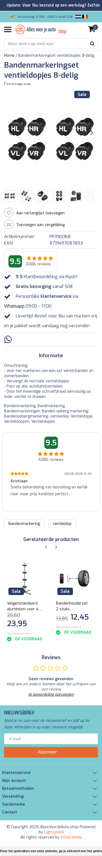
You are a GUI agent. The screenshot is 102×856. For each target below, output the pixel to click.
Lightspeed (54, 832)
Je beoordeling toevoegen (51, 694)
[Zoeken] (92, 44)
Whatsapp (14, 306)
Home (9, 55)
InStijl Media (71, 837)
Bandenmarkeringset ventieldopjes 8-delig (56, 55)
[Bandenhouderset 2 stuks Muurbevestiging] (73, 578)
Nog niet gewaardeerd (19, 633)
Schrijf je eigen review (19, 84)
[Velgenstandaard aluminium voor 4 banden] (24, 578)
